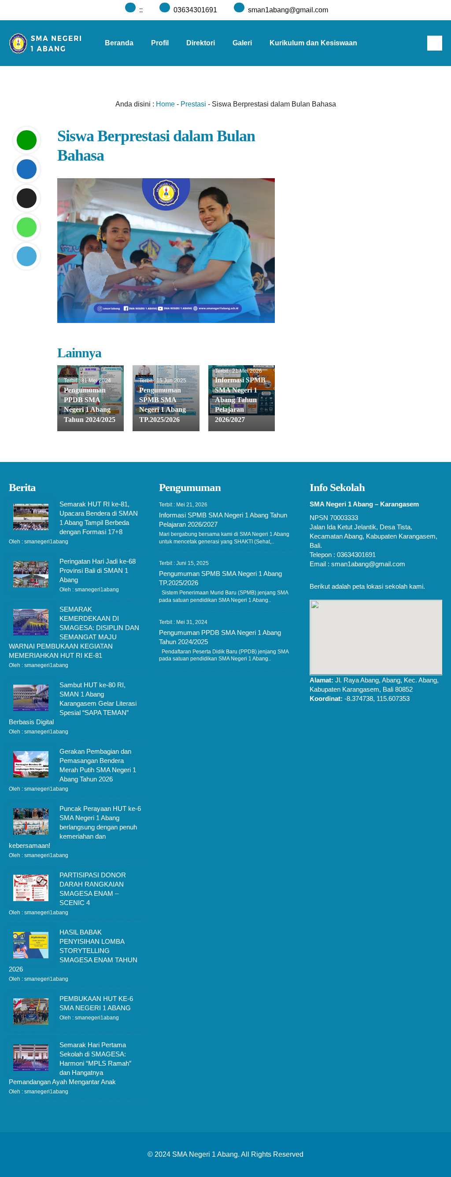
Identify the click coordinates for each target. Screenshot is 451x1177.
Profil (160, 43)
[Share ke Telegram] (26, 256)
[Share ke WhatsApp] (26, 227)
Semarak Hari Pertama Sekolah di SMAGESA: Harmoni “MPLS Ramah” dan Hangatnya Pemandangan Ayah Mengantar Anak (70, 1063)
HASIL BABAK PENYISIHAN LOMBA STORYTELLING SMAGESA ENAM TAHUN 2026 (73, 950)
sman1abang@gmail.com (288, 10)
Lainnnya (198, 88)
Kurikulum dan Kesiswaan (313, 43)
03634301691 (195, 10)
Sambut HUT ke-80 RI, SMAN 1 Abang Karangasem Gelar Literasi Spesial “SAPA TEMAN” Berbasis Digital (73, 703)
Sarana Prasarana (135, 88)
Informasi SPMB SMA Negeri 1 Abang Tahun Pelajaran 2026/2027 (240, 399)
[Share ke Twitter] (26, 198)
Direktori (200, 43)
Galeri (242, 43)
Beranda (119, 43)
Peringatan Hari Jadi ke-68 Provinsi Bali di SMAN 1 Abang (97, 570)
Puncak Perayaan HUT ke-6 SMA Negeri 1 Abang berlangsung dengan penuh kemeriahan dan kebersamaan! (75, 827)
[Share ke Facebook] (26, 169)
